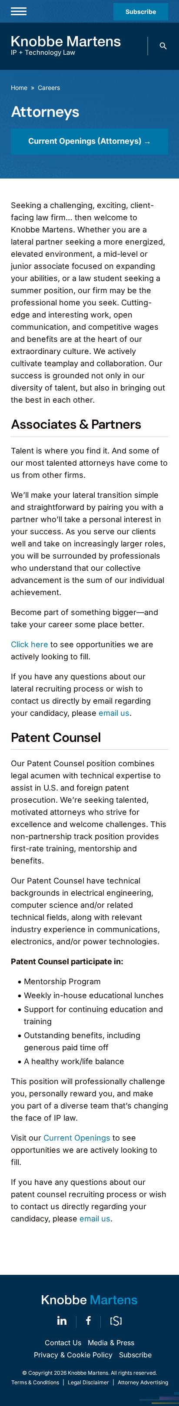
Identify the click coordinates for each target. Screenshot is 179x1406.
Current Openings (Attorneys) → (89, 141)
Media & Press (111, 1342)
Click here (29, 644)
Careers (49, 87)
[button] (163, 46)
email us (114, 713)
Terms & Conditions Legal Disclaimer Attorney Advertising (89, 1382)
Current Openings (76, 1137)
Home (19, 87)
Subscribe (141, 11)
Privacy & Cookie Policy (73, 1354)
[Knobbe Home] (89, 1299)
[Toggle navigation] (19, 11)
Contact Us (63, 1342)
